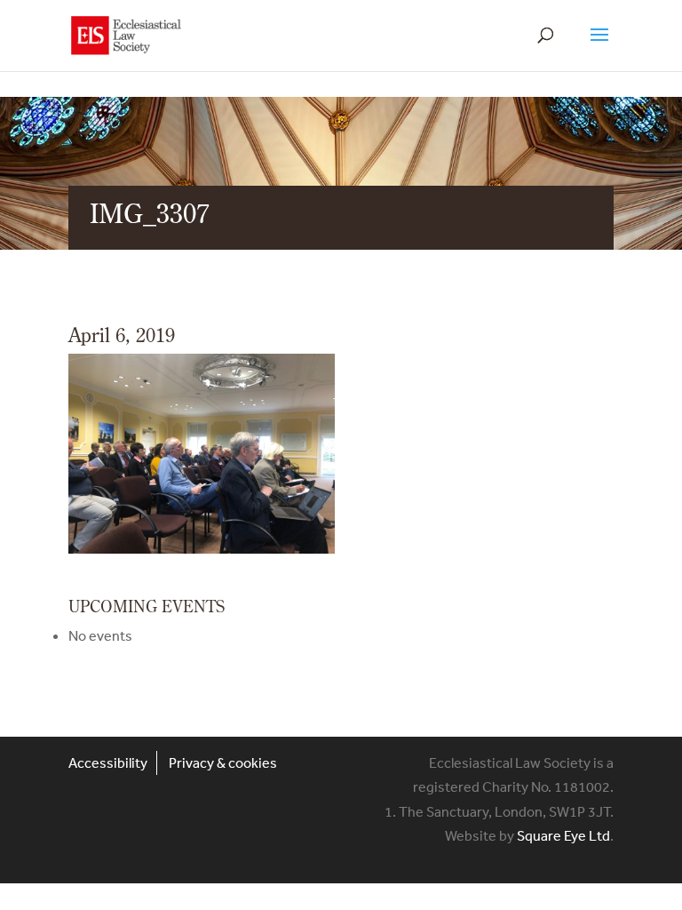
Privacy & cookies (223, 762)
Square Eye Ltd (563, 835)
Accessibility (107, 762)
